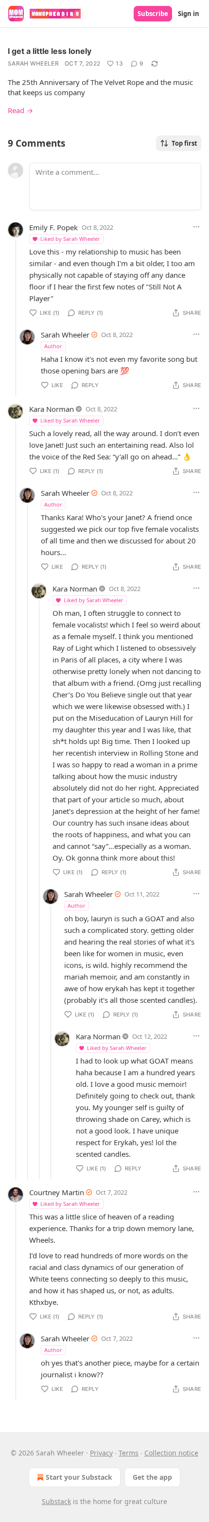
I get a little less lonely (49, 51)
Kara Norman (51, 409)
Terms (129, 1452)
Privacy (101, 1452)
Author (53, 346)
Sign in (188, 13)
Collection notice (171, 1452)
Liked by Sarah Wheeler (70, 238)
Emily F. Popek (53, 227)
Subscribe (153, 13)
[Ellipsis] (196, 227)
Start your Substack (79, 1477)
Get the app (152, 1477)
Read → (20, 110)
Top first (184, 143)
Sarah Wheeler (33, 63)
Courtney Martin (56, 1192)
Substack (56, 1501)
